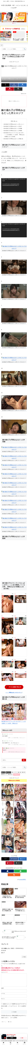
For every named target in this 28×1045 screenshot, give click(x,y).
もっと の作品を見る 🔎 (14, 692)
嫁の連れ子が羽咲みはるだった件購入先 (13, 138)
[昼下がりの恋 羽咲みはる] (7, 809)
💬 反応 (21, 1037)
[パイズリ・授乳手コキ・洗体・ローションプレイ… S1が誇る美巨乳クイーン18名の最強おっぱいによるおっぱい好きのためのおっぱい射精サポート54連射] (20, 843)
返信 (25, 956)
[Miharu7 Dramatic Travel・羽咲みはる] (7, 826)
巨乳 (24, 772)
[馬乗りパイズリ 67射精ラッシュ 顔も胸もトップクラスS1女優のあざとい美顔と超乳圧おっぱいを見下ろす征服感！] (20, 826)
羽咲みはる (17, 774)
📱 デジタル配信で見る (14, 687)
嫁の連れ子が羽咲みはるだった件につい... (18, 751)
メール (3, 993)
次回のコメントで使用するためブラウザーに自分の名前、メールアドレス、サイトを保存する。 (14, 1006)
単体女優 (9, 772)
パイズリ (15, 772)
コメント (4, 972)
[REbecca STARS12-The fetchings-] (7, 792)
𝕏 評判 (11, 1037)
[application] (14, 185)
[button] (18, 89)
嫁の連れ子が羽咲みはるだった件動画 (13, 130)
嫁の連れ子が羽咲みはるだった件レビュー (14, 124)
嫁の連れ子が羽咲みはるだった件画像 (13, 128)
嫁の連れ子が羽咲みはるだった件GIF (13, 126)
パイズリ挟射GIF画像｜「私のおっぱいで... (18, 737)
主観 (4, 772)
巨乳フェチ (5, 774)
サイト (3, 998)
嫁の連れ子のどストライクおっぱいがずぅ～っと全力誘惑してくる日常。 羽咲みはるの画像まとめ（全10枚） (14, 134)
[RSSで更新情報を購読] (14, 874)
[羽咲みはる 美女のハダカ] (7, 843)
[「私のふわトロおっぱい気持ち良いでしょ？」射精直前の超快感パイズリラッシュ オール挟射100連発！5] (20, 792)
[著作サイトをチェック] (7, 871)
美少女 (11, 774)
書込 (24, 760)
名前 (2, 988)
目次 (12, 121)
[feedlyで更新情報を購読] (20, 871)
